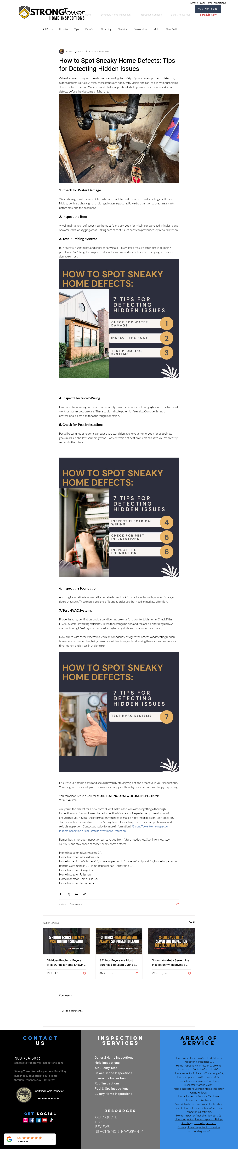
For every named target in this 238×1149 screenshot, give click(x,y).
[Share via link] (84, 894)
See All (192, 922)
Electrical (123, 29)
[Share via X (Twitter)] (68, 894)
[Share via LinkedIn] (76, 894)
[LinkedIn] (38, 1120)
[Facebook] (31, 1120)
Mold (156, 29)
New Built (171, 29)
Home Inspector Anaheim (191, 1115)
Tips (76, 29)
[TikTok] (51, 1120)
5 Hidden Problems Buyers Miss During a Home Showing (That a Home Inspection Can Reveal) (66, 962)
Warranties (141, 29)
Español (89, 29)
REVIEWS (102, 1126)
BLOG (99, 1122)
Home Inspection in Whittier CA (194, 1065)
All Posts (48, 29)
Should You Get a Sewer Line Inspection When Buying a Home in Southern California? (171, 962)
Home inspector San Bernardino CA (198, 1077)
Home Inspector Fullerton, (189, 1088)
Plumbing (106, 29)
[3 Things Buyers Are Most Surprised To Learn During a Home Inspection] (119, 941)
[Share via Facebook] (60, 894)
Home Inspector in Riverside (203, 1127)
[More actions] (177, 51)
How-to (63, 29)
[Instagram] (25, 1120)
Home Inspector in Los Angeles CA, (195, 1058)
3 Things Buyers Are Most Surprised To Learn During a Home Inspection (117, 962)
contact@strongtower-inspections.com (38, 1062)
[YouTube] (44, 1120)
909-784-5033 (27, 1058)
